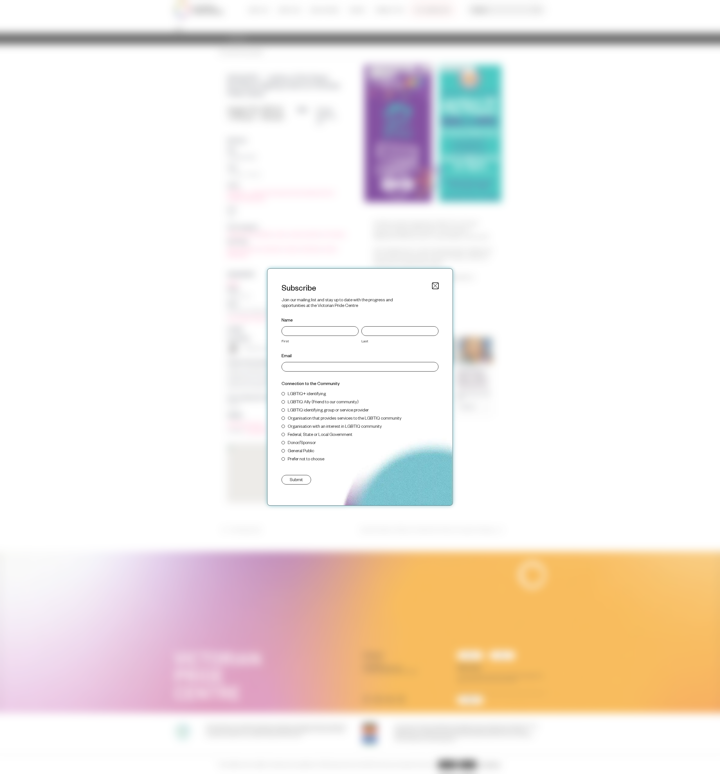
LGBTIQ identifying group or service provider (328, 409)
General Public (301, 450)
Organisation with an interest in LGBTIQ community (335, 426)
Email (287, 355)
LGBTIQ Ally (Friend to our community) (323, 401)
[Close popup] (435, 286)
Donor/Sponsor (302, 442)
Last (364, 341)
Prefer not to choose (306, 458)
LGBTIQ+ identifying (307, 393)
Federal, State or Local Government (320, 434)
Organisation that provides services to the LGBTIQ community (345, 417)
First (285, 341)
